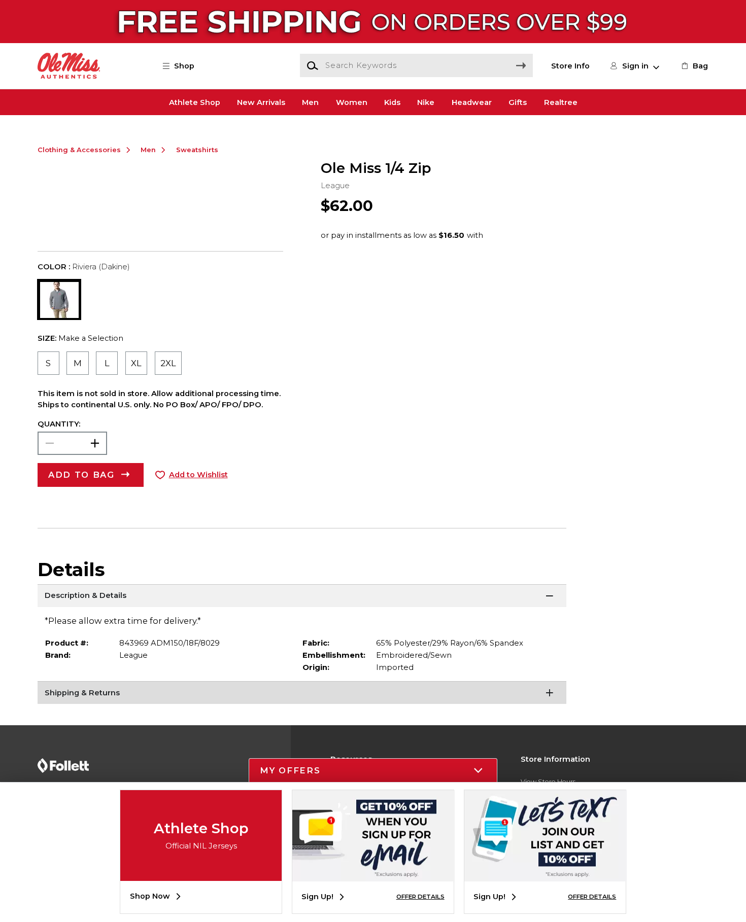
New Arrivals (261, 102)
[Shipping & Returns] (302, 694)
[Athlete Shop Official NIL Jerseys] (201, 873)
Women (351, 102)
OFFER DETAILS (420, 896)
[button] (184, 66)
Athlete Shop (194, 102)
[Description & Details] (302, 597)
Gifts (517, 102)
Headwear (472, 102)
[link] (693, 66)
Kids (392, 102)
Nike (425, 102)
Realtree (561, 102)
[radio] (48, 363)
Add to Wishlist (198, 474)
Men (310, 102)
